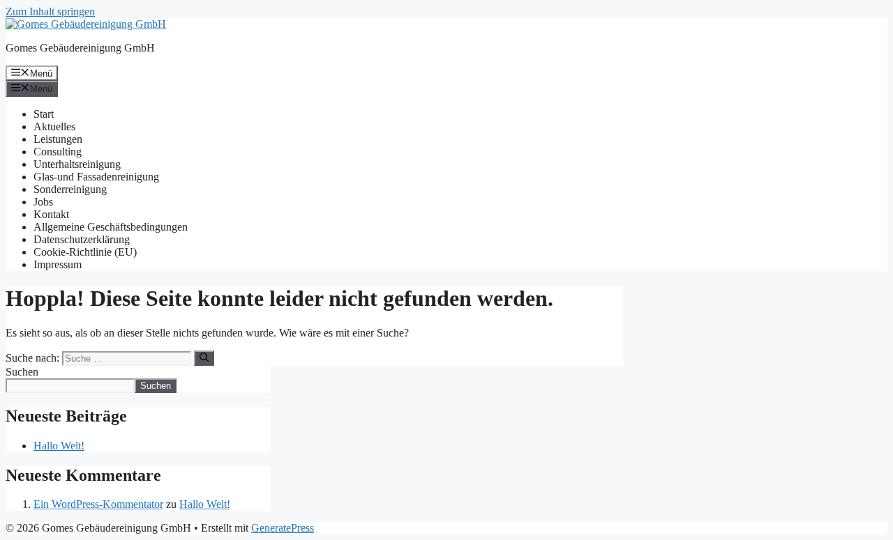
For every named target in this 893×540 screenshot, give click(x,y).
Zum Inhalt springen (50, 11)
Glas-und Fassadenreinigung (96, 177)
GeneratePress (282, 528)
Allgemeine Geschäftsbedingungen (110, 227)
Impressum (57, 264)
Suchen (22, 372)
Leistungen (57, 139)
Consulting (57, 151)
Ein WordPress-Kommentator (98, 504)
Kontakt (51, 214)
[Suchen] (204, 358)
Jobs (43, 202)
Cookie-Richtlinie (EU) (85, 252)
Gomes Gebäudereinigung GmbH (80, 48)
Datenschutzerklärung (81, 239)
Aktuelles (54, 126)
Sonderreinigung (70, 189)
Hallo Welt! (58, 446)
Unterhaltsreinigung (77, 164)
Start (43, 114)
